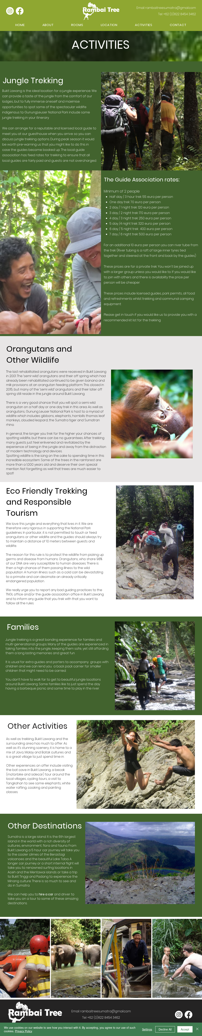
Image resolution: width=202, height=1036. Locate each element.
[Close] (197, 1029)
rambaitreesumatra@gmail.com (170, 8)
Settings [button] (147, 1029)
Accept (185, 1029)
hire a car (46, 894)
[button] (143, 25)
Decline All (165, 1029)
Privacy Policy (23, 1031)
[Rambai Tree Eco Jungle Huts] (19, 11)
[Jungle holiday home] (10, 11)
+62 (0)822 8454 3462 (179, 14)
